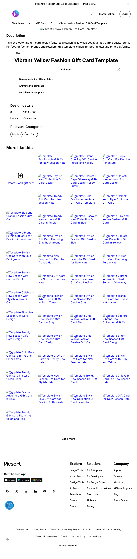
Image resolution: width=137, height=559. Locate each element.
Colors (73, 500)
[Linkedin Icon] (35, 491)
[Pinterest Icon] (54, 491)
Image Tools (76, 470)
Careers (117, 476)
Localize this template (31, 92)
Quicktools (92, 494)
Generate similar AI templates (36, 79)
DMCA (64, 536)
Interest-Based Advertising (108, 529)
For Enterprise (94, 470)
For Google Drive (96, 482)
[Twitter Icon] (16, 491)
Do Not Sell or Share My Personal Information (71, 529)
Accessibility (95, 536)
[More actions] (61, 159)
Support (117, 470)
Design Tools (77, 482)
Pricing (90, 506)
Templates (75, 494)
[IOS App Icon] (10, 481)
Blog (115, 494)
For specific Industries (99, 488)
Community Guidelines (46, 536)
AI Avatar (92, 500)
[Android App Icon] (23, 481)
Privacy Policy (39, 529)
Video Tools (76, 476)
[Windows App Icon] (36, 481)
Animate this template (31, 85)
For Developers (95, 476)
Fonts (73, 506)
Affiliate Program (122, 488)
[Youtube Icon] (44, 491)
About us (118, 482)
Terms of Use (22, 529)
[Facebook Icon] (7, 491)
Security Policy (78, 536)
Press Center (120, 500)
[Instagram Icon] (26, 491)
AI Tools (74, 488)
